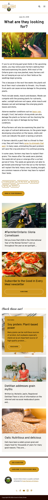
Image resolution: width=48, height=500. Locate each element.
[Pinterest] (31, 490)
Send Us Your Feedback (13, 193)
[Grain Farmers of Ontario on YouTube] (24, 490)
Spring (5, 186)
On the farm (22, 182)
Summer (15, 186)
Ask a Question (17, 463)
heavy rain (36, 112)
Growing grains (9, 182)
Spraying (34, 182)
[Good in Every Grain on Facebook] (20, 490)
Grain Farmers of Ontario (30, 481)
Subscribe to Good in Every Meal (24, 469)
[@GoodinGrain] (16, 490)
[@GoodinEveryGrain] (28, 490)
